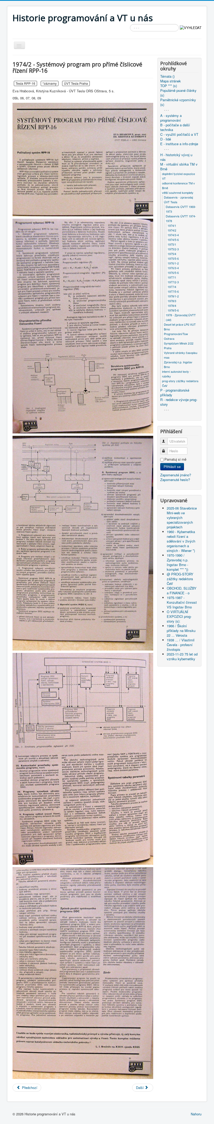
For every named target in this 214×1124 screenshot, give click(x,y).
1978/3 (172, 301)
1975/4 (172, 254)
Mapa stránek (170, 81)
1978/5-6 (173, 310)
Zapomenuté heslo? (175, 479)
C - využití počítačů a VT (179, 134)
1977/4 (172, 287)
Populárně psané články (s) (178, 93)
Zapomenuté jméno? (175, 474)
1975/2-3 (173, 249)
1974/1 (172, 225)
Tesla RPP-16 (25, 83)
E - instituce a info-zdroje (179, 144)
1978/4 (172, 305)
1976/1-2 (173, 263)
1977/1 (172, 277)
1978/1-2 (173, 296)
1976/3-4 (173, 268)
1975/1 (172, 244)
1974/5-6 (173, 240)
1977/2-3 (173, 282)
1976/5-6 (173, 272)
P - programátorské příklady (174, 392)
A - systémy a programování (171, 118)
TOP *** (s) (168, 85)
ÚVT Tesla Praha (76, 83)
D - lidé (165, 139)
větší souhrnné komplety (177, 192)
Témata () (167, 76)
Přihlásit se (172, 466)
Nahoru (196, 1113)
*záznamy (50, 83)
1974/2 (172, 230)
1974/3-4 (173, 235)
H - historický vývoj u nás (176, 157)
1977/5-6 (173, 291)
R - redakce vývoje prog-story (178, 402)
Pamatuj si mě (175, 459)
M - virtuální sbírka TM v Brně (179, 166)
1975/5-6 (173, 258)
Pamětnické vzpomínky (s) (178, 102)
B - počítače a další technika (175, 127)
